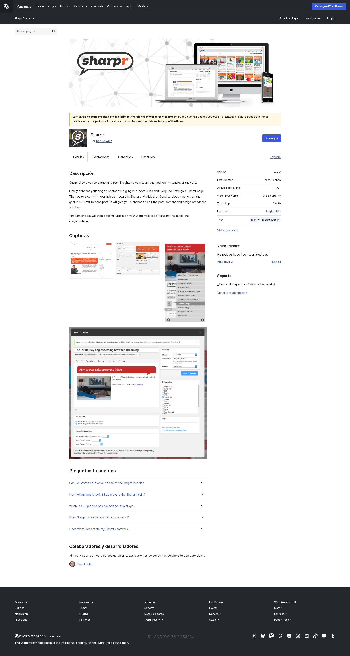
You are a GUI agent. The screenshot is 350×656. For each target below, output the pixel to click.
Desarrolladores (154, 613)
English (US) (273, 211)
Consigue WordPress (329, 6)
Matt (278, 607)
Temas (83, 607)
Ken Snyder (104, 141)
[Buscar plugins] (53, 31)
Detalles (78, 157)
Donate (215, 613)
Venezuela (55, 636)
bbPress (280, 613)
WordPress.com (285, 602)
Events (213, 607)
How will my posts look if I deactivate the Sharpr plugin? (107, 494)
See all (276, 262)
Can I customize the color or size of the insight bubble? (106, 483)
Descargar (271, 138)
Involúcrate (216, 602)
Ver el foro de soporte (232, 293)
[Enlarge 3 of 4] (202, 247)
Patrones (84, 619)
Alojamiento (22, 613)
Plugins (83, 613)
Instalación (125, 157)
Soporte (275, 157)
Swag (214, 619)
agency (255, 219)
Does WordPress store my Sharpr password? (99, 529)
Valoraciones (101, 157)
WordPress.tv (154, 619)
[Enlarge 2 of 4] (155, 247)
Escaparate (86, 602)
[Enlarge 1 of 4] (108, 247)
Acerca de (21, 602)
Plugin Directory (24, 18)
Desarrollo (148, 157)
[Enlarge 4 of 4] (202, 332)
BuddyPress (283, 619)
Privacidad (21, 619)
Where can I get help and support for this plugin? (102, 506)
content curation (270, 219)
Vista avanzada (227, 230)
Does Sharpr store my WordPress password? (99, 517)
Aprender (150, 602)
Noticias (19, 607)
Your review (225, 262)
